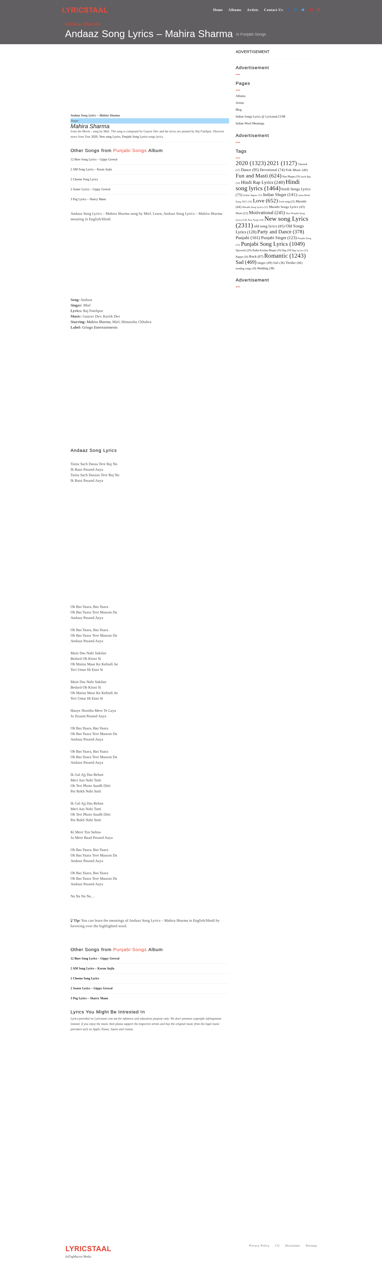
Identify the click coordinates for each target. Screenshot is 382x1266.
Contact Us (273, 10)
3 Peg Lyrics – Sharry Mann (88, 199)
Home (218, 10)
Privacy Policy (259, 1245)
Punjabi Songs (253, 34)
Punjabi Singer (279, 237)
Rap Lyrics (300, 250)
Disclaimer (292, 1245)
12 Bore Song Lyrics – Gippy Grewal (94, 159)
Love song (287, 201)
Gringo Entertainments (100, 327)
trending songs (246, 268)
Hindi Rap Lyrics (263, 182)
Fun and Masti (258, 176)
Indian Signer (252, 195)
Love (265, 201)
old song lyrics (269, 226)
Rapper (242, 256)
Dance (250, 170)
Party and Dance (280, 231)
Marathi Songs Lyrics (287, 207)
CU (277, 1245)
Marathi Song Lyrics (255, 207)
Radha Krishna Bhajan (266, 250)
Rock (256, 256)
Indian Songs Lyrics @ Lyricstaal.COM (260, 116)
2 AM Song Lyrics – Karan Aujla (91, 169)
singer (264, 263)
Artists (252, 10)
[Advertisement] (150, 78)
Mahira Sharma (83, 24)
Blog (239, 109)
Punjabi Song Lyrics (134, 136)
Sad (246, 262)
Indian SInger (280, 194)
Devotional (272, 170)
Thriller (294, 263)
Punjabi (248, 237)
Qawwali (244, 250)
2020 (94, 136)
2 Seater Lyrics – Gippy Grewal (90, 189)
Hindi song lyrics (268, 185)
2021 (282, 163)
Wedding (265, 268)
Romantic (285, 255)
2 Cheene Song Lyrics (84, 179)
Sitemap (311, 1245)
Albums (234, 10)
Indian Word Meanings (250, 123)
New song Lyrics (109, 136)
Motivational (267, 212)
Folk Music (297, 170)
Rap (286, 250)
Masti (242, 213)
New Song (256, 220)
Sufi (279, 263)
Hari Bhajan (291, 176)
